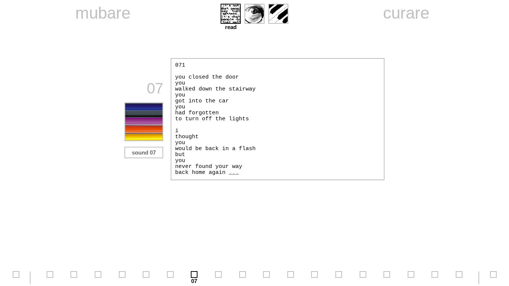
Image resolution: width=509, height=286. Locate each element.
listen (278, 27)
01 (50, 281)
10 (266, 281)
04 (122, 281)
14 (363, 281)
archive (15, 281)
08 (218, 281)
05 (146, 281)
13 (339, 281)
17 (435, 281)
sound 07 (144, 152)
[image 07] (143, 139)
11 (290, 281)
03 (98, 281)
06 (170, 281)
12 (314, 281)
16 (411, 281)
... (234, 172)
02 (74, 281)
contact (493, 281)
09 (243, 281)
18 (459, 281)
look (254, 27)
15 (387, 281)
